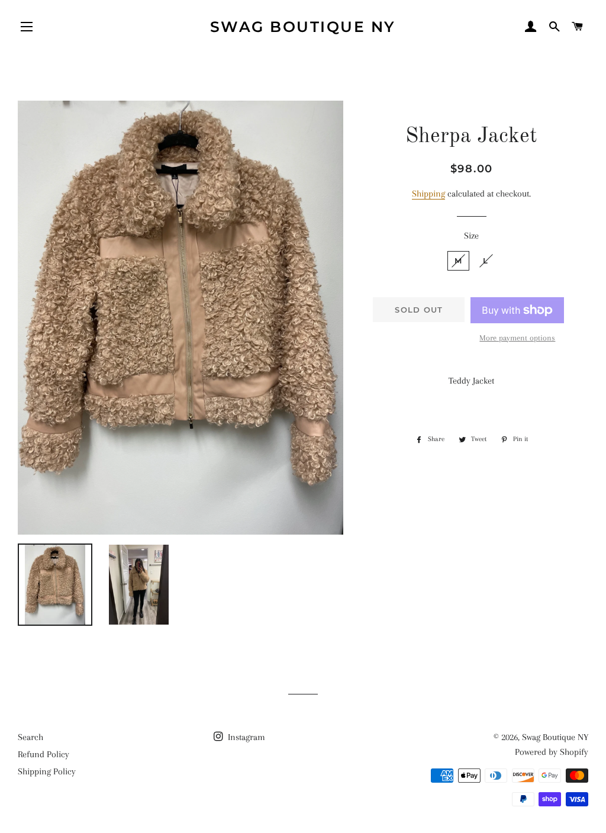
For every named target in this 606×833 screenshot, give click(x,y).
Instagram (245, 737)
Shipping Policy (47, 771)
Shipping (428, 193)
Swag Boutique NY (303, 27)
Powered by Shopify (551, 752)
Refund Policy (43, 754)
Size (471, 235)
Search (30, 737)
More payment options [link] (517, 337)
